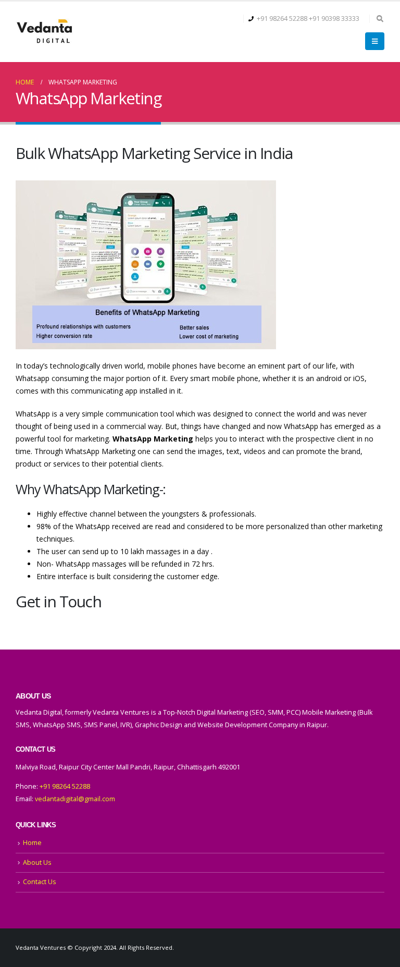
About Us (37, 862)
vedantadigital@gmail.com (75, 798)
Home (32, 842)
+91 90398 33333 (334, 18)
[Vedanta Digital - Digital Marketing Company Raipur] (44, 32)
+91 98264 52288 (282, 18)
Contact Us (39, 881)
